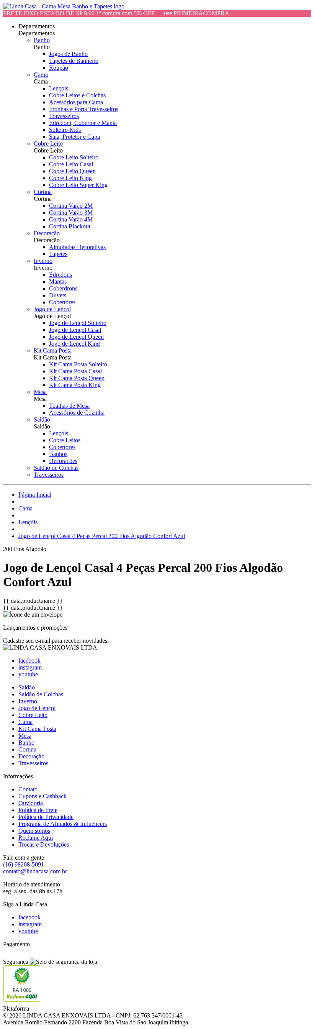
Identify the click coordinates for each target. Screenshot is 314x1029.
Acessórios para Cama (76, 102)
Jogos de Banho (68, 54)
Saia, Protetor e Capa (74, 136)
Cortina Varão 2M (71, 205)
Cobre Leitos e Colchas (77, 95)
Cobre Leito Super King (78, 185)
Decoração (47, 233)
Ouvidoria (30, 803)
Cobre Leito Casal (71, 164)
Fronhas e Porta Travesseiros (83, 109)
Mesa (40, 392)
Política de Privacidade (46, 817)
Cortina (43, 192)
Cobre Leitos (64, 440)
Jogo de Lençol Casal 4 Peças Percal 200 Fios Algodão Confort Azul (101, 536)
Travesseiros (64, 116)
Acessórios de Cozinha (77, 412)
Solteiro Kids (65, 129)
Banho (42, 40)
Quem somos (34, 830)
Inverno (43, 261)
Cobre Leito (48, 143)
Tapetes (58, 254)
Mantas (58, 281)
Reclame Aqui (35, 837)
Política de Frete (37, 810)
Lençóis (58, 88)
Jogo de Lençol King (74, 343)
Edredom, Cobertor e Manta (83, 123)
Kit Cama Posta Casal (75, 371)
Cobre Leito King (70, 178)
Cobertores (62, 302)
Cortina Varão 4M (71, 219)
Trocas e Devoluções (43, 844)
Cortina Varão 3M (71, 212)
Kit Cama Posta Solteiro (78, 364)
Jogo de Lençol (52, 309)
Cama (41, 74)
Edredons (60, 274)
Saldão (42, 419)
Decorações (63, 461)
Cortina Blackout (69, 226)
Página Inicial (34, 494)
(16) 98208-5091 (23, 864)
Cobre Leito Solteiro (73, 157)
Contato (28, 789)
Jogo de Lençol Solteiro (77, 323)
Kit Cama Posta (53, 350)
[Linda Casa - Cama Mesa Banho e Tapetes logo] (63, 6)
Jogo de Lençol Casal (75, 330)
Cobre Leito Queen (72, 171)
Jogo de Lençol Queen (76, 336)
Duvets (57, 295)
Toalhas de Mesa (69, 405)
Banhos (58, 454)
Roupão (58, 67)
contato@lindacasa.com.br (35, 871)
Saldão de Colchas (56, 467)
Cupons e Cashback (42, 796)
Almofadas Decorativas (77, 247)
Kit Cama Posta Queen (77, 378)
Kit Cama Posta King (75, 385)
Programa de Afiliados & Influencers (62, 824)
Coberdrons (63, 288)
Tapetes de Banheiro (73, 60)
